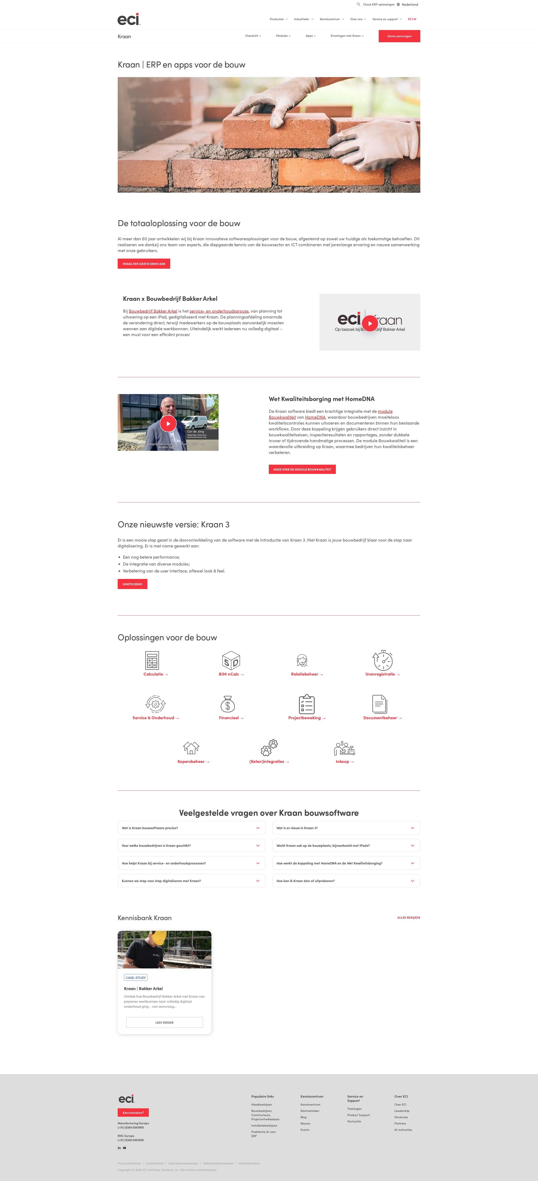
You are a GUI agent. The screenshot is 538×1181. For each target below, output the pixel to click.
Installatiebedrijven (264, 1125)
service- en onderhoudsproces (219, 311)
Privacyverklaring (129, 1163)
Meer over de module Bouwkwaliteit (302, 469)
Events (305, 1130)
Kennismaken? (133, 1112)
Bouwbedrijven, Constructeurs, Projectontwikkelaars (265, 1115)
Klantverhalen (310, 1111)
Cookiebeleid (155, 1163)
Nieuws (305, 1123)
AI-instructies (403, 1130)
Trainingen (354, 1109)
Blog (304, 1117)
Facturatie (354, 1121)
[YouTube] (124, 1148)
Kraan (124, 36)
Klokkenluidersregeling (218, 1163)
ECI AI (412, 19)
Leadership (402, 1111)
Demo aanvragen (399, 36)
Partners (400, 1123)
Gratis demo (132, 584)
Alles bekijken (408, 917)
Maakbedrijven (261, 1104)
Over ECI (400, 1104)
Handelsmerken (249, 1163)
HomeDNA (315, 417)
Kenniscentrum (310, 1104)
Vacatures (401, 1117)
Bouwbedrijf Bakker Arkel (153, 311)
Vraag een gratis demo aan (144, 264)
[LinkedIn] (119, 1148)
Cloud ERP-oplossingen (379, 4)
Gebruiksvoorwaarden (183, 1163)
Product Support (358, 1115)
